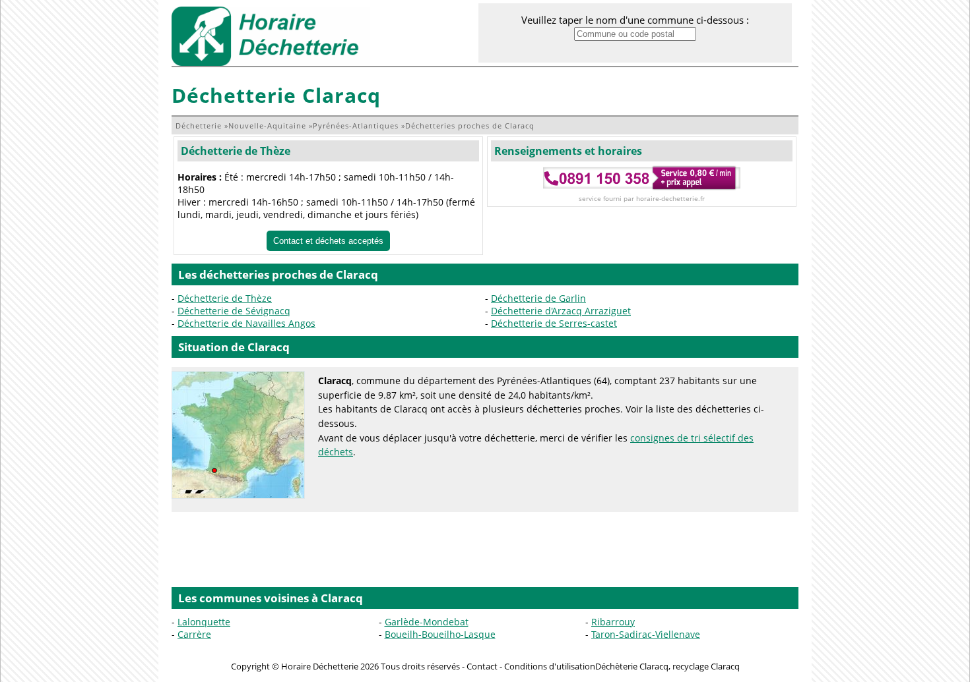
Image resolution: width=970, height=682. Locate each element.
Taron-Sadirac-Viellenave (645, 634)
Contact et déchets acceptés (328, 241)
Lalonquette (204, 621)
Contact (482, 666)
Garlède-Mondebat (427, 621)
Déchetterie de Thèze (235, 151)
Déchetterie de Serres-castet (554, 323)
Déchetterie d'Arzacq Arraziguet (561, 310)
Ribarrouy (613, 621)
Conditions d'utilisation (549, 666)
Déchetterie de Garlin (538, 298)
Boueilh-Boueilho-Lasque (440, 634)
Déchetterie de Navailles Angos (246, 323)
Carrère (194, 634)
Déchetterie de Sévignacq (234, 310)
